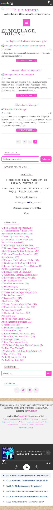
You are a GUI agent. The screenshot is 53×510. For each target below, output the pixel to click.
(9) (14, 342)
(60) (21, 266)
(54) (11, 280)
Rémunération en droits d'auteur (37, 422)
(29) (11, 310)
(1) (12, 360)
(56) (16, 272)
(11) (13, 339)
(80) (17, 245)
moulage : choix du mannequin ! (26, 70)
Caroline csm (22, 416)
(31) (19, 304)
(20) (10, 324)
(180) (17, 230)
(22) (16, 319)
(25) (15, 313)
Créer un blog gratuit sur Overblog (15, 419)
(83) (12, 242)
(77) (20, 248)
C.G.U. (20, 422)
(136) (17, 233)
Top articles (35, 419)
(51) (9, 286)
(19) (14, 327)
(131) (15, 236)
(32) (10, 301)
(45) (11, 298)
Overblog (32, 411)
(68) (20, 260)
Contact (44, 419)
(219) (16, 228)
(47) (15, 289)
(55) (18, 277)
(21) (16, 322)
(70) (19, 254)
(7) (22, 345)
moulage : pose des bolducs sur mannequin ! (26, 41)
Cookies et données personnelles (32, 425)
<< (18, 142)
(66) (18, 263)
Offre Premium (12, 425)
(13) (18, 333)
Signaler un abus (9, 422)
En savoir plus (26, 60)
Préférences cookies (26, 428)
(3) (21, 351)
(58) (13, 269)
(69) (10, 257)
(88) (17, 239)
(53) (15, 283)
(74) (20, 251)
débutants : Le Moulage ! (26, 105)
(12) (18, 336)
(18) (11, 330)
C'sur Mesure (26, 10)
